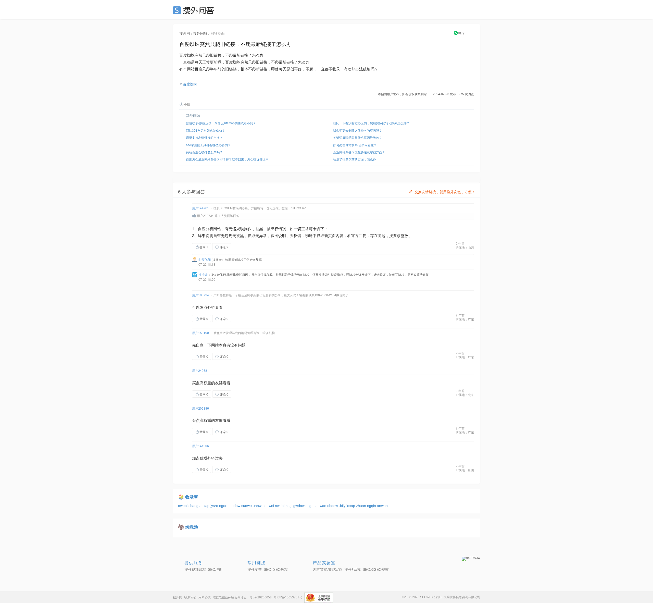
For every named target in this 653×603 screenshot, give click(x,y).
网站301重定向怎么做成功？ (205, 130)
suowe (247, 505)
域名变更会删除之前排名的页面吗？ (357, 130)
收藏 (241, 246)
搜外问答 (200, 33)
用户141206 (200, 446)
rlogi (289, 505)
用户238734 (205, 215)
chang (194, 505)
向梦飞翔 (204, 259)
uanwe (259, 505)
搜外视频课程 (195, 569)
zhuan (361, 505)
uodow (235, 505)
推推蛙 (203, 274)
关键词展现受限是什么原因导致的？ (357, 137)
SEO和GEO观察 (376, 569)
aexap (204, 505)
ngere (224, 505)
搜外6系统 (352, 569)
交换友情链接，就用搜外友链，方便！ (445, 191)
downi (270, 505)
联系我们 (190, 597)
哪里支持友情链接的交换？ (204, 137)
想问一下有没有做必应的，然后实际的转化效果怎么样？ (371, 123)
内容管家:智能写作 (327, 569)
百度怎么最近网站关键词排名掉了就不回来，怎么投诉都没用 (227, 159)
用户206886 (200, 408)
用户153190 (200, 332)
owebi (183, 505)
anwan (321, 505)
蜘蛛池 (191, 527)
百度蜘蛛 (190, 84)
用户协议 (204, 597)
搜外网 (184, 33)
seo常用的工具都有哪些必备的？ (208, 145)
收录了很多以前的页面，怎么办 (354, 159)
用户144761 (200, 208)
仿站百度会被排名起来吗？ (204, 152)
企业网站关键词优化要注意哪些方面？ (359, 152)
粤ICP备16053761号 (288, 597)
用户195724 (200, 295)
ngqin (372, 505)
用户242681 (200, 370)
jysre (214, 505)
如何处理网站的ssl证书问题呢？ (355, 145)
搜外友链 (254, 569)
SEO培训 (215, 569)
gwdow (299, 505)
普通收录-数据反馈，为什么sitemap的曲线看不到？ (221, 123)
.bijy (342, 505)
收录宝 (191, 497)
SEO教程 (280, 569)
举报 (187, 104)
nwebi (280, 505)
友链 (219, 382)
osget (311, 505)
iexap (351, 505)
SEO (194, 10)
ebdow (333, 505)
